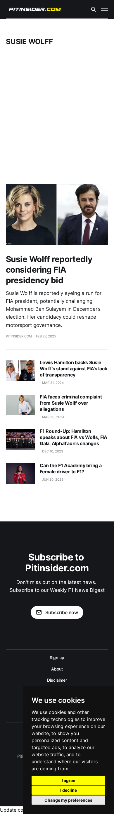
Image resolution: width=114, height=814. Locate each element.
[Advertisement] (57, 115)
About (57, 668)
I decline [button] (68, 790)
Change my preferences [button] (68, 800)
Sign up (57, 657)
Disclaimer (57, 680)
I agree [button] (68, 780)
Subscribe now (61, 612)
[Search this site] (93, 9)
